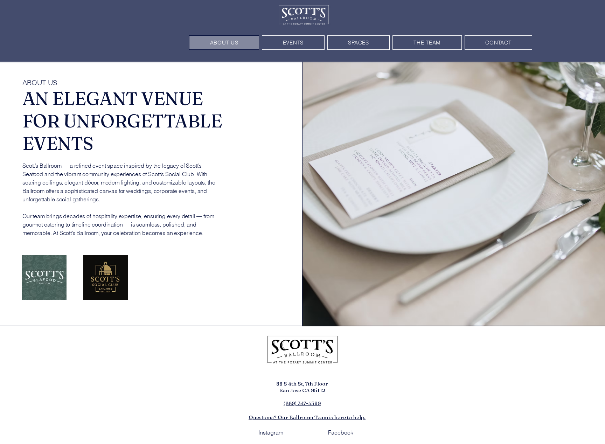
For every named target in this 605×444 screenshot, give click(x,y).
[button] (293, 42)
